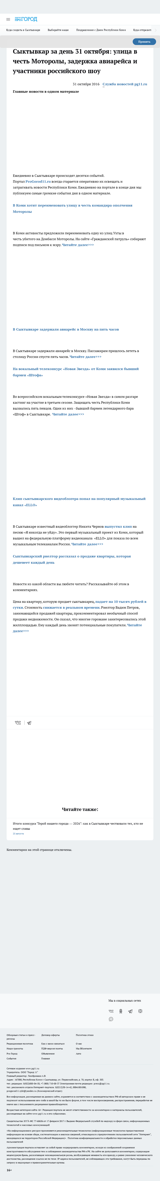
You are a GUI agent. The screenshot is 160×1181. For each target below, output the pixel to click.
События (11, 1058)
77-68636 (38, 1121)
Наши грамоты (15, 1048)
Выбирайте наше (58, 30)
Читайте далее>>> (78, 245)
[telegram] (30, 722)
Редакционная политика (20, 1043)
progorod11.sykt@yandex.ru (21, 1090)
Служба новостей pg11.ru (125, 84)
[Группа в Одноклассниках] (121, 1011)
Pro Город (12, 1053)
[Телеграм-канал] (130, 1011)
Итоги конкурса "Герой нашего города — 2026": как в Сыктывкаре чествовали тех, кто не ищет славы (78, 828)
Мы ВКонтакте (84, 1048)
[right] (155, 30)
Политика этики (84, 1035)
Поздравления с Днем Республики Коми (101, 30)
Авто (78, 1053)
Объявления (47, 1053)
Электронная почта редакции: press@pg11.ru (84, 1083)
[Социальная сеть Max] (111, 1019)
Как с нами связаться (52, 1043)
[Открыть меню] (8, 19)
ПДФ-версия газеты (52, 1048)
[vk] (18, 722)
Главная (45, 1058)
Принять (144, 41)
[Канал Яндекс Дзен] (140, 1011)
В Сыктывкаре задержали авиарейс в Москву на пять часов (66, 329)
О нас (79, 1043)
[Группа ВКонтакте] (111, 1011)
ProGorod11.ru (38, 181)
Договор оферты (50, 1035)
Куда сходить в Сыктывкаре (23, 30)
